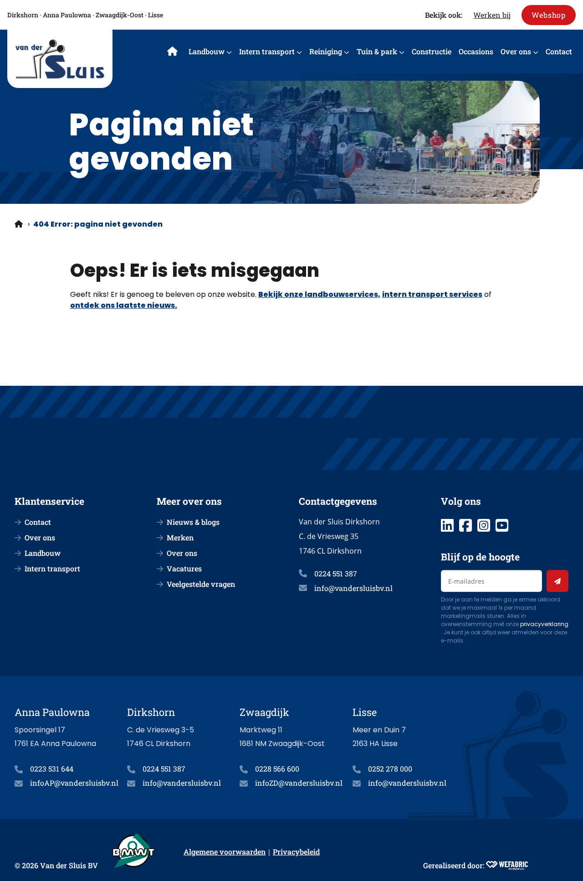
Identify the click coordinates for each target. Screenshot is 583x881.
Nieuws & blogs (193, 522)
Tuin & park (377, 51)
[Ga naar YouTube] (502, 525)
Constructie (431, 51)
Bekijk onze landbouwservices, (319, 294)
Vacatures (184, 568)
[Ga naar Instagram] (483, 525)
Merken (180, 537)
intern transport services (432, 294)
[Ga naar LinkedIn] (447, 525)
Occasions (476, 51)
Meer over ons (189, 501)
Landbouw (207, 51)
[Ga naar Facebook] (465, 525)
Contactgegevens (338, 501)
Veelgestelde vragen (201, 584)
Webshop (549, 15)
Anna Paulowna (67, 14)
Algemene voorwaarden (225, 851)
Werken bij (492, 15)
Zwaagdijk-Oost (119, 14)
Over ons (516, 51)
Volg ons (461, 501)
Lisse (155, 14)
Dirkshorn (22, 14)
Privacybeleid (296, 851)
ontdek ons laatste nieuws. (123, 305)
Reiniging (325, 51)
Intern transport (267, 51)
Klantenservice (49, 501)
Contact (559, 51)
